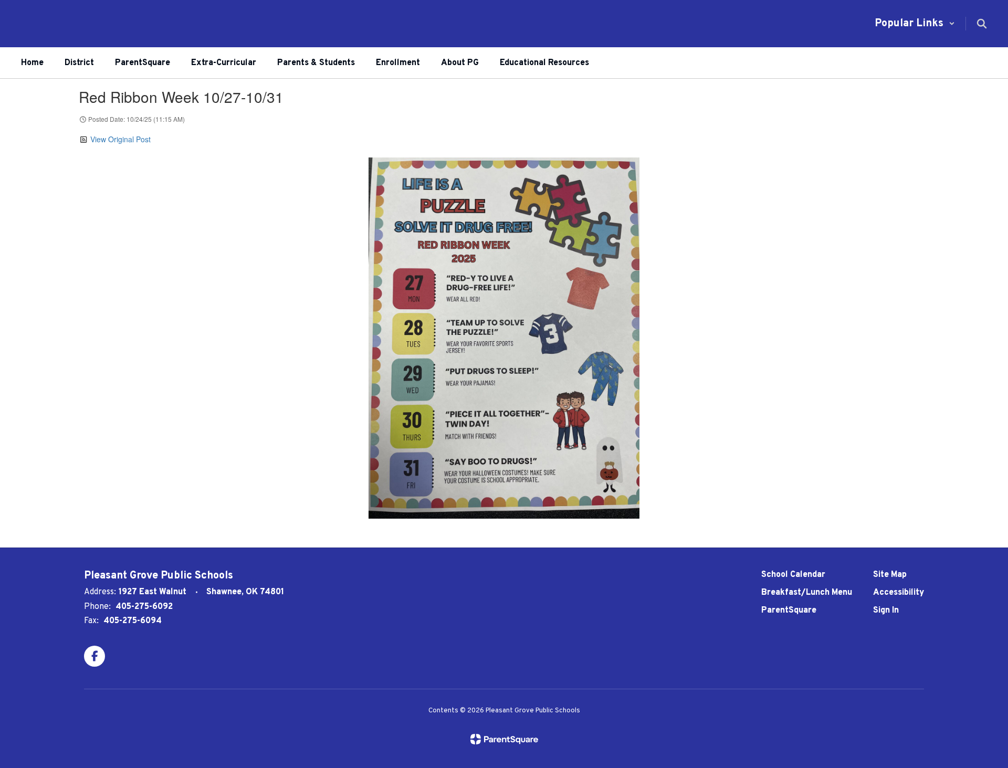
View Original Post (120, 139)
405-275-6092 (144, 607)
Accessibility (898, 592)
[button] (915, 23)
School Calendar (793, 575)
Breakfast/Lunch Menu (806, 592)
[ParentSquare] (504, 739)
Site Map (890, 575)
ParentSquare (788, 610)
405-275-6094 (132, 621)
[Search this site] (981, 23)
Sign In (886, 610)
